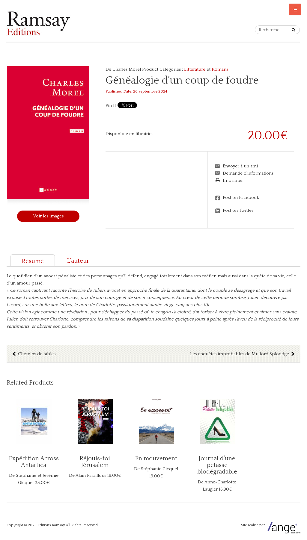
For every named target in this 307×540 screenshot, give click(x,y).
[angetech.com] (283, 525)
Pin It (111, 105)
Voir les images (48, 216)
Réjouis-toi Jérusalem (94, 461)
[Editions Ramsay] (38, 23)
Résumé (33, 261)
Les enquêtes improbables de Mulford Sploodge (239, 353)
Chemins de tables (36, 353)
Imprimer (233, 180)
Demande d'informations (248, 173)
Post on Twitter (238, 210)
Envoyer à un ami (240, 166)
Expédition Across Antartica (34, 461)
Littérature (194, 69)
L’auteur (78, 261)
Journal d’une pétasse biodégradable (217, 465)
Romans (220, 69)
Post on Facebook (241, 197)
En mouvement (156, 458)
